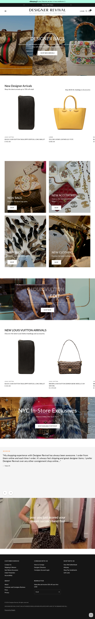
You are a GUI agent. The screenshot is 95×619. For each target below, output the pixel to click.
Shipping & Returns (10, 567)
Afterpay (66, 567)
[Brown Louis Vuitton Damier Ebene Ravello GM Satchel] (69, 358)
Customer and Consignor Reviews (15, 587)
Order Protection (10, 573)
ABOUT (7, 581)
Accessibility (8, 575)
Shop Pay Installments (70, 570)
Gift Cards (67, 573)
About (6, 584)
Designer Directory (40, 567)
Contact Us (8, 564)
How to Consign (39, 564)
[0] (89, 11)
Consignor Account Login (41, 570)
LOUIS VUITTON (9, 137)
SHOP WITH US (69, 561)
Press (6, 590)
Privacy (7, 592)
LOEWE (51, 137)
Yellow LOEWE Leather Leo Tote (61, 139)
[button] (47, 53)
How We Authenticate (70, 564)
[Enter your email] (59, 592)
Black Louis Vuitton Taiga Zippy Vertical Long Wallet (25, 139)
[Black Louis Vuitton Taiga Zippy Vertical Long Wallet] (25, 114)
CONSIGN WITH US (41, 561)
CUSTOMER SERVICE (12, 561)
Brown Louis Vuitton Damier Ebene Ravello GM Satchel (67, 385)
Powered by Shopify (10, 610)
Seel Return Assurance (11, 570)
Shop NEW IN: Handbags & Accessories (77, 90)
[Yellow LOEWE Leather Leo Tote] (69, 114)
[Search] (86, 11)
